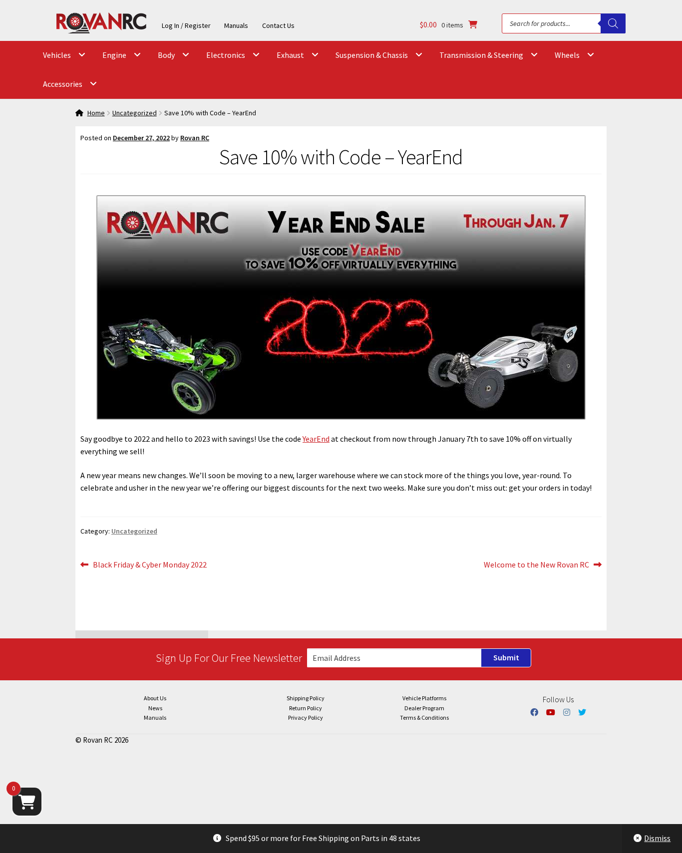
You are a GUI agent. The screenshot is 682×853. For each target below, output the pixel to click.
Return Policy (305, 708)
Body (166, 55)
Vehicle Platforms (424, 698)
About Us (155, 698)
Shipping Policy (306, 698)
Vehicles (57, 55)
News (155, 708)
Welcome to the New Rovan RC (536, 564)
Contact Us (278, 25)
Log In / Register (186, 25)
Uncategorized (134, 112)
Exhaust (290, 55)
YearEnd (316, 439)
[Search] (613, 23)
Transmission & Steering (481, 55)
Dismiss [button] (657, 838)
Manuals (236, 25)
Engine (114, 55)
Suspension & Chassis (372, 55)
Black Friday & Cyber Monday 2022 (149, 564)
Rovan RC (194, 137)
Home (96, 112)
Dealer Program (424, 708)
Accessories (62, 84)
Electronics (225, 55)
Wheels (567, 55)
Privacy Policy (305, 717)
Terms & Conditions (424, 717)
